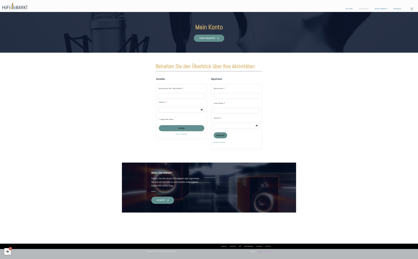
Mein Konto (268, 246)
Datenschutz (233, 246)
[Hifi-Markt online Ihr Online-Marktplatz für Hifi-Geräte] (15, 6)
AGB (240, 246)
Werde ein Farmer (219, 142)
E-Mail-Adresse (219, 103)
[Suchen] (412, 9)
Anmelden (181, 128)
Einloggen (397, 9)
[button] (353, 8)
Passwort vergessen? (181, 134)
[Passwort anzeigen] (202, 109)
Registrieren (220, 135)
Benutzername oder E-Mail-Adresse (171, 88)
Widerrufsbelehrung (248, 246)
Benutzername (219, 88)
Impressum (224, 246)
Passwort (163, 102)
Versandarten (259, 246)
